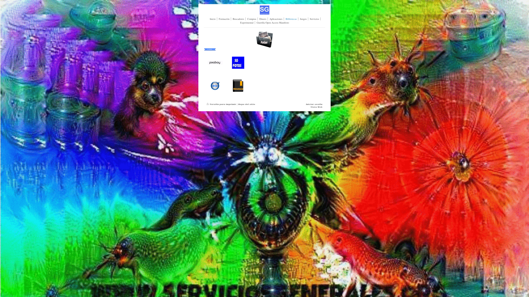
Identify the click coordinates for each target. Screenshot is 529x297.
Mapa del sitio (246, 104)
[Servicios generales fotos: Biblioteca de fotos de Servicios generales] (238, 63)
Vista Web (316, 107)
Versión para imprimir (223, 104)
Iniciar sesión (314, 104)
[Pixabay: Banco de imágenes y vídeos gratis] (215, 62)
